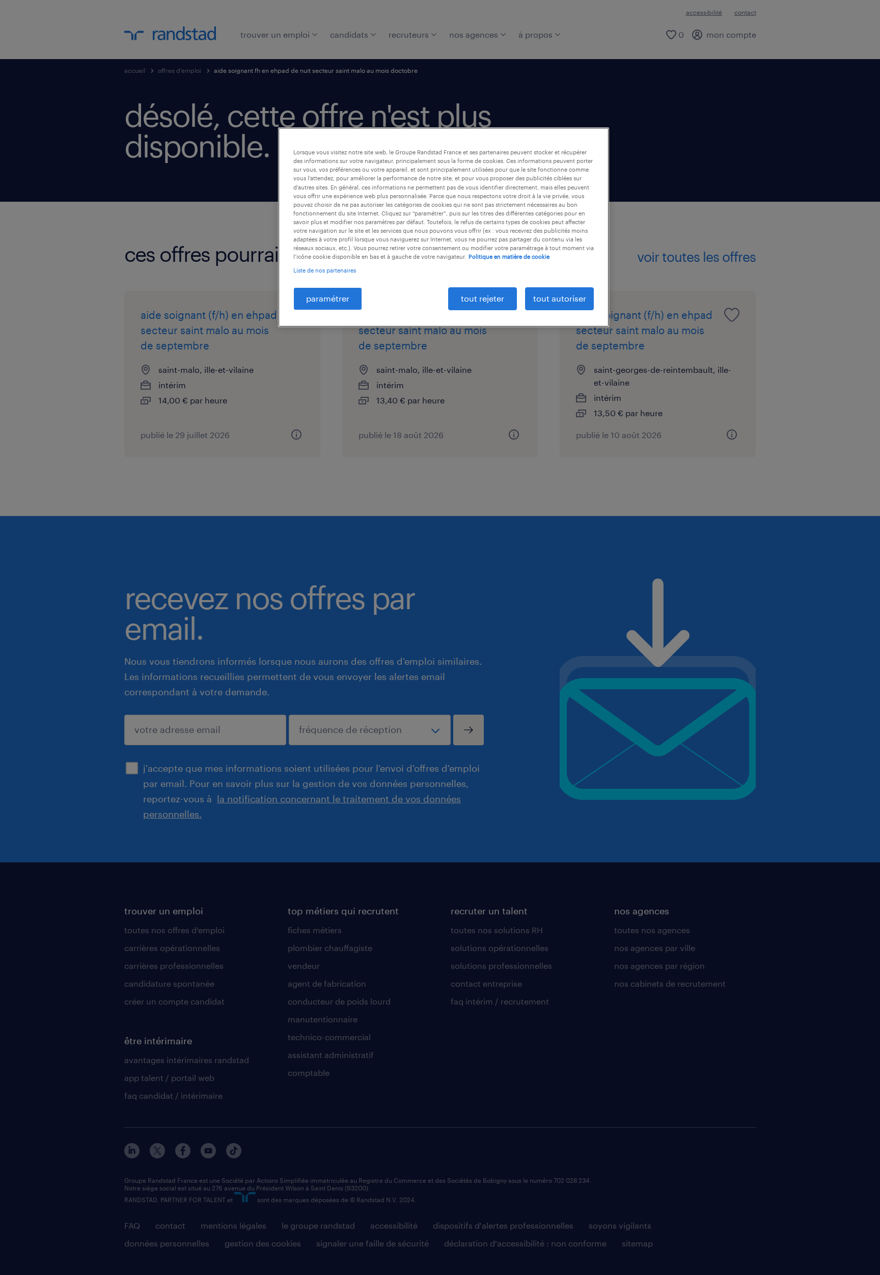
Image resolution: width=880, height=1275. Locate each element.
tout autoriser (559, 298)
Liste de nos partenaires (324, 270)
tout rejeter (482, 298)
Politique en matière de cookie (509, 256)
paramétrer (327, 298)
